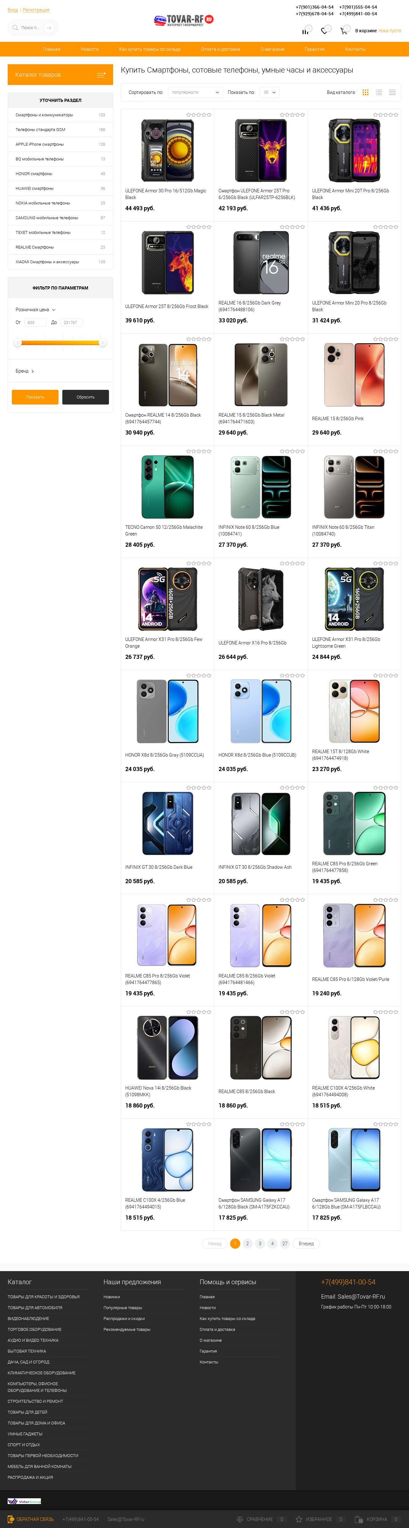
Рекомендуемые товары (127, 1329)
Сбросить (86, 397)
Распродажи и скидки (124, 1318)
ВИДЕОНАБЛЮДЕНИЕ (28, 1318)
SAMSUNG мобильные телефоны (47, 217)
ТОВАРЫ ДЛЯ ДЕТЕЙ (27, 1412)
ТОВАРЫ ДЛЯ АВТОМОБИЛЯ (35, 1307)
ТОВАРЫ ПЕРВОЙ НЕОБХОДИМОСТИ (43, 1455)
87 (103, 217)
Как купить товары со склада (150, 49)
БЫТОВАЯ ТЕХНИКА (27, 1351)
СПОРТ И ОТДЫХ (24, 1444)
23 (103, 247)
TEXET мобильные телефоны (43, 232)
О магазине (272, 49)
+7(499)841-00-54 (81, 1519)
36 (103, 188)
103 (101, 114)
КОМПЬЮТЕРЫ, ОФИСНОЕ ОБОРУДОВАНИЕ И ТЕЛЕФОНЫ (37, 1387)
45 (103, 173)
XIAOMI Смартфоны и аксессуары (47, 261)
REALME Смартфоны (35, 247)
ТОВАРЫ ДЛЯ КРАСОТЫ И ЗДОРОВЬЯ (44, 1296)
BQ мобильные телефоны (40, 159)
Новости (90, 49)
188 (101, 129)
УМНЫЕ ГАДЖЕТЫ (25, 1434)
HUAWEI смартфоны (35, 188)
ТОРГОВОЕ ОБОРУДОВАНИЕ (34, 1329)
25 (103, 203)
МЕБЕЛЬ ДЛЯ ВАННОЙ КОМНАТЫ (40, 1466)
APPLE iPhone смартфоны (40, 144)
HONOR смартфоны (34, 173)
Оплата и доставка (220, 49)
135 (101, 261)
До (54, 322)
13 (103, 159)
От (18, 322)
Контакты (355, 49)
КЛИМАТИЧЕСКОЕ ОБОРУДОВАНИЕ (41, 1372)
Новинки (112, 1296)
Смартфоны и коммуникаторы (44, 114)
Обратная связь (35, 1519)
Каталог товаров (38, 74)
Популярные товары (123, 1307)
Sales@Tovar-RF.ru (361, 1296)
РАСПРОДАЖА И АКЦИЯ (30, 1477)
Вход (13, 9)
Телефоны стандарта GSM (40, 129)
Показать (35, 397)
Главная (51, 49)
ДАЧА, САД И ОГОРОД (28, 1362)
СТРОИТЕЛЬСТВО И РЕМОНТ (35, 1401)
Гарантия (315, 49)
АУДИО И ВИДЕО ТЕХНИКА (33, 1340)
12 (103, 232)
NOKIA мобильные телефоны (43, 203)
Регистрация (36, 9)
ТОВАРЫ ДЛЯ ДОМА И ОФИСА (36, 1423)
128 (101, 144)
